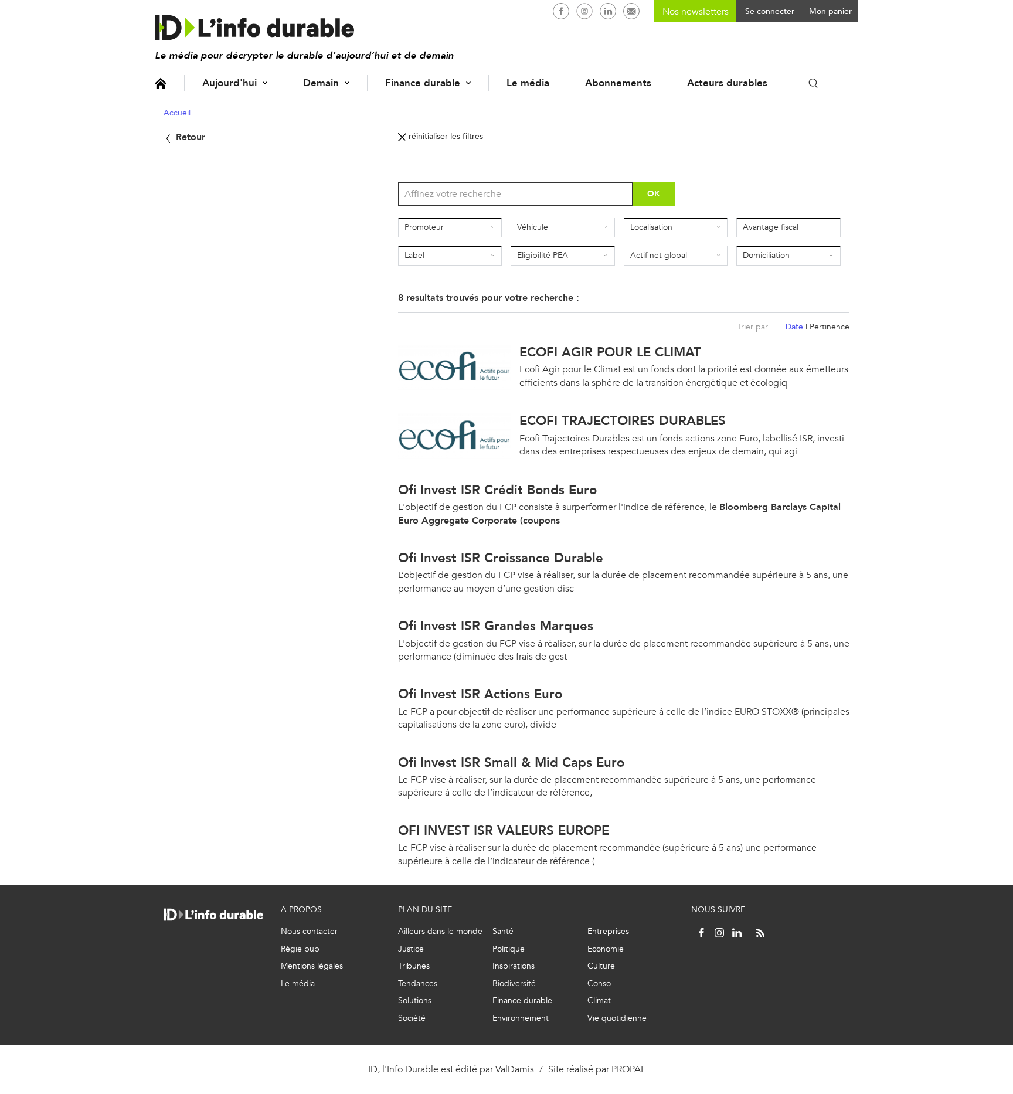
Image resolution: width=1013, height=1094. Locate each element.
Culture (601, 965)
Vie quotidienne (617, 1018)
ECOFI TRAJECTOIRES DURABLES (622, 420)
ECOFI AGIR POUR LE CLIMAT (610, 352)
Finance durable (422, 83)
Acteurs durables (727, 83)
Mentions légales (312, 965)
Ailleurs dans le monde (440, 931)
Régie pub (300, 948)
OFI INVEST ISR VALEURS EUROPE (503, 830)
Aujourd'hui (229, 83)
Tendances (417, 983)
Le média (527, 83)
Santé (503, 931)
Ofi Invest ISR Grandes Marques (495, 625)
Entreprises (608, 931)
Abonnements (618, 83)
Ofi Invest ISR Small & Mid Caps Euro (511, 762)
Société (412, 1018)
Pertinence (829, 326)
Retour (189, 137)
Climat (599, 1000)
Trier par (752, 326)
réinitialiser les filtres (444, 136)
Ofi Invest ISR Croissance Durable (500, 557)
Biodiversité (514, 983)
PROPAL (628, 1069)
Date (794, 326)
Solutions (414, 1000)
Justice (411, 948)
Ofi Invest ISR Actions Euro (480, 693)
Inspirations (513, 965)
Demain (321, 83)
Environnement (520, 1018)
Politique (508, 948)
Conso (599, 983)
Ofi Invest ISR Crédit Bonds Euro (497, 489)
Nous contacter (309, 931)
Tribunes (414, 965)
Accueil (160, 83)
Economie (605, 948)
